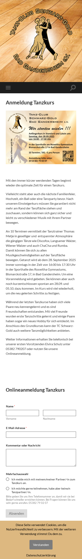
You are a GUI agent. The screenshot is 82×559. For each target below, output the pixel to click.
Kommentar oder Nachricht (23, 445)
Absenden (16, 513)
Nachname (49, 418)
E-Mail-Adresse (16, 428)
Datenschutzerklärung (41, 555)
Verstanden (41, 544)
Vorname (11, 418)
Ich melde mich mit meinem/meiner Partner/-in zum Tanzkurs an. (43, 481)
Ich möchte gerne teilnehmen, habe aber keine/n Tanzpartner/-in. (41, 490)
